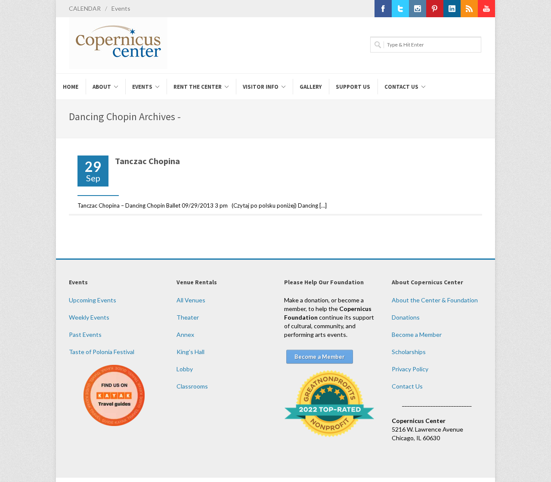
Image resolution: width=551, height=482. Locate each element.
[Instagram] (417, 8)
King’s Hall (190, 351)
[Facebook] (383, 8)
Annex (185, 334)
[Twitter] (400, 8)
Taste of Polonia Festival (101, 351)
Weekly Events (89, 317)
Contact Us (407, 386)
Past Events (85, 334)
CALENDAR (85, 8)
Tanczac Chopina (147, 160)
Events (120, 8)
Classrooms (192, 386)
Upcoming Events (92, 300)
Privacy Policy (410, 369)
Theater (187, 317)
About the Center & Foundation (435, 300)
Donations (406, 317)
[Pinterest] (434, 8)
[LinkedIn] (452, 8)
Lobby (184, 369)
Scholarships (409, 351)
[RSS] (469, 8)
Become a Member (417, 334)
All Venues (190, 300)
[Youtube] (486, 8)
